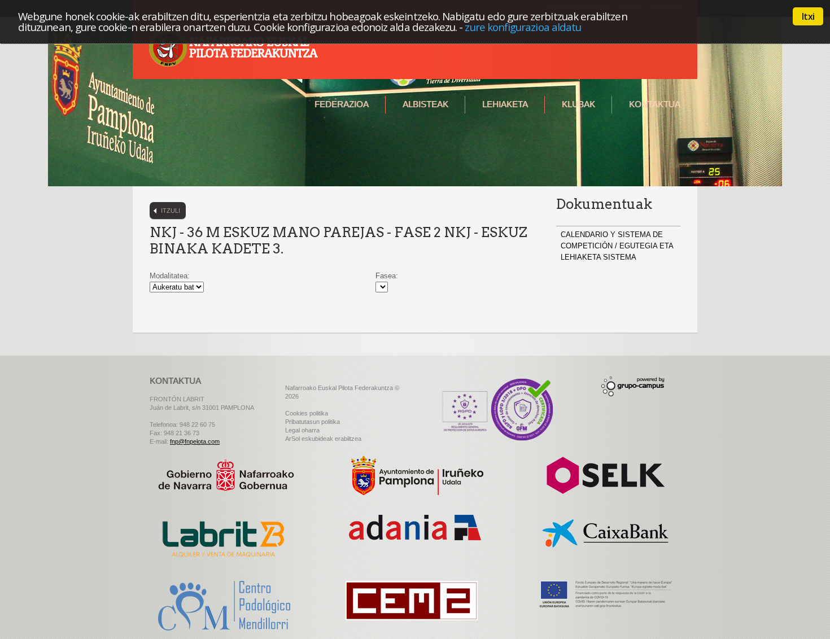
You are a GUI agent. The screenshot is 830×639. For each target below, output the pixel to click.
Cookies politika (306, 413)
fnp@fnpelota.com (195, 441)
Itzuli (170, 210)
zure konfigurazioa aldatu (523, 27)
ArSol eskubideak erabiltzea (323, 438)
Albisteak (425, 104)
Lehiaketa (505, 104)
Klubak (578, 104)
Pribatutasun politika (312, 421)
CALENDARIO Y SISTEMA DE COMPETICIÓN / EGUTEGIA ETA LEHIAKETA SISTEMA (617, 245)
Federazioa (341, 104)
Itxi (808, 16)
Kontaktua (654, 104)
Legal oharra (302, 430)
